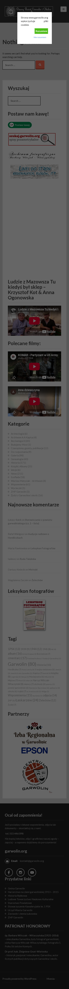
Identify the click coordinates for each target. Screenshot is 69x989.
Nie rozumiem (40, 37)
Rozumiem (41, 31)
